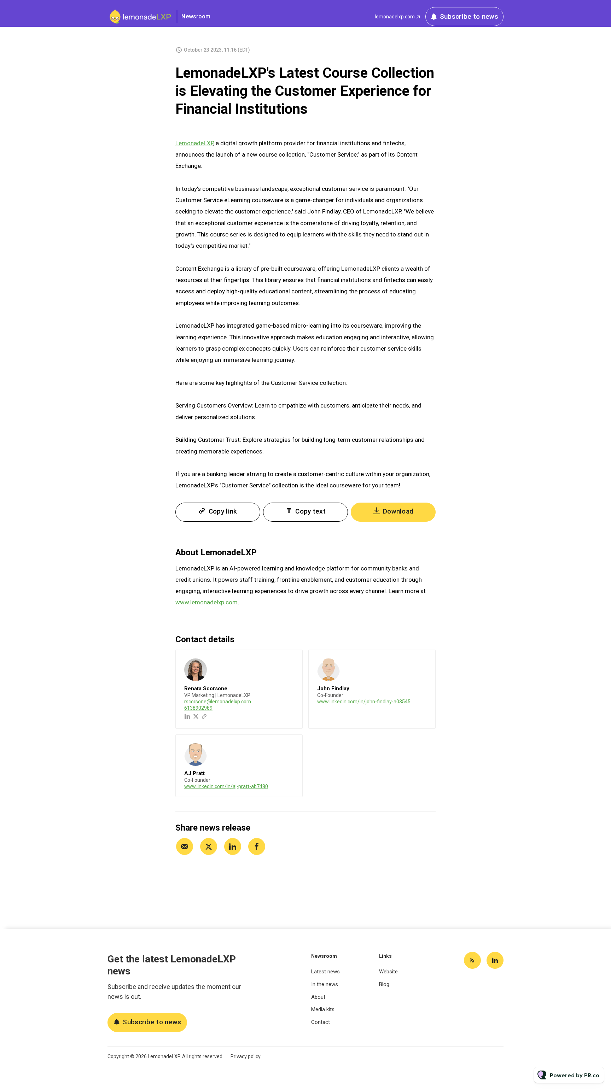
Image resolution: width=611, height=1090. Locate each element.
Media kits (322, 1009)
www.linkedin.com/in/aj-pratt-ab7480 (226, 786)
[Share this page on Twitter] (208, 846)
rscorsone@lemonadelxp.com (217, 701)
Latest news (325, 971)
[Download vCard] (289, 661)
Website (388, 971)
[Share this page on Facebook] (256, 846)
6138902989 (198, 708)
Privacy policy (246, 1056)
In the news (324, 984)
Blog (384, 984)
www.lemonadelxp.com (206, 602)
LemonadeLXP (194, 143)
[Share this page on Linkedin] (232, 846)
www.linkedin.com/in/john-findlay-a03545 (364, 701)
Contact (320, 1022)
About (318, 997)
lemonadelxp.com (395, 16)
